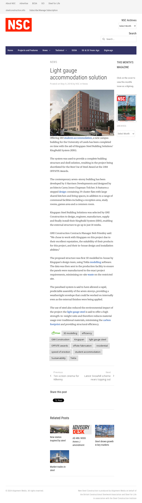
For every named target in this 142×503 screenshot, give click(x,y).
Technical (59, 50)
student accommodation (87, 351)
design (62, 191)
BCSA (34, 3)
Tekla (73, 358)
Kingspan (79, 339)
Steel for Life (54, 3)
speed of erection (60, 351)
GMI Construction (60, 339)
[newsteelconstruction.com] (19, 25)
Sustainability (58, 358)
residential (102, 345)
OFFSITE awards (59, 345)
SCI (42, 3)
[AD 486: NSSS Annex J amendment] (82, 429)
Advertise (24, 3)
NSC (78, 83)
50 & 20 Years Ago (90, 50)
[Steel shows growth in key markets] (104, 431)
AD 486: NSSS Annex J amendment (79, 441)
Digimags (108, 50)
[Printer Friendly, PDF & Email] (55, 332)
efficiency (87, 333)
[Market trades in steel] (59, 456)
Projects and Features (28, 50)
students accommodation (78, 137)
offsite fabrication (82, 345)
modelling (95, 262)
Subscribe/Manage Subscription (43, 10)
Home (10, 50)
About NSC (10, 3)
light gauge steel (76, 311)
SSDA (74, 50)
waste (91, 274)
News (45, 50)
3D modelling (70, 333)
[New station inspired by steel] (59, 429)
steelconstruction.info (15, 10)
